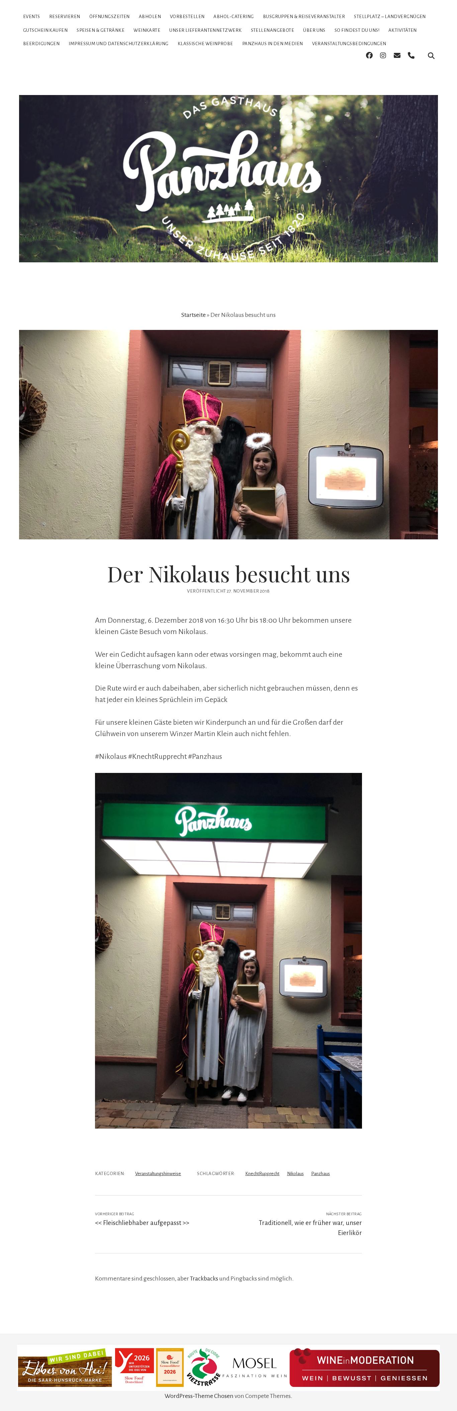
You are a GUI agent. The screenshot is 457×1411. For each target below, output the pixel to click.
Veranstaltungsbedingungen (349, 43)
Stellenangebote (272, 30)
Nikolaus (295, 1173)
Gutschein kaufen (45, 30)
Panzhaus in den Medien (272, 43)
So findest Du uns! (357, 30)
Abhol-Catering (233, 16)
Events (31, 16)
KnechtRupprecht (262, 1173)
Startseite (193, 315)
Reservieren (64, 16)
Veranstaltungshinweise (158, 1173)
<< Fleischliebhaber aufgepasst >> (142, 1222)
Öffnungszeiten (109, 16)
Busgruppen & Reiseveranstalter (304, 16)
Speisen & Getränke (100, 30)
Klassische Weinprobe (205, 43)
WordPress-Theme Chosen (199, 1396)
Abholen (150, 16)
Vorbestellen (187, 16)
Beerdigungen (41, 43)
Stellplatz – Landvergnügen (390, 16)
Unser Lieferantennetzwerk (205, 30)
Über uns (314, 30)
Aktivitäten (402, 30)
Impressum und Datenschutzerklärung (118, 43)
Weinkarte (146, 30)
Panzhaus (320, 1173)
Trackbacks (204, 1278)
